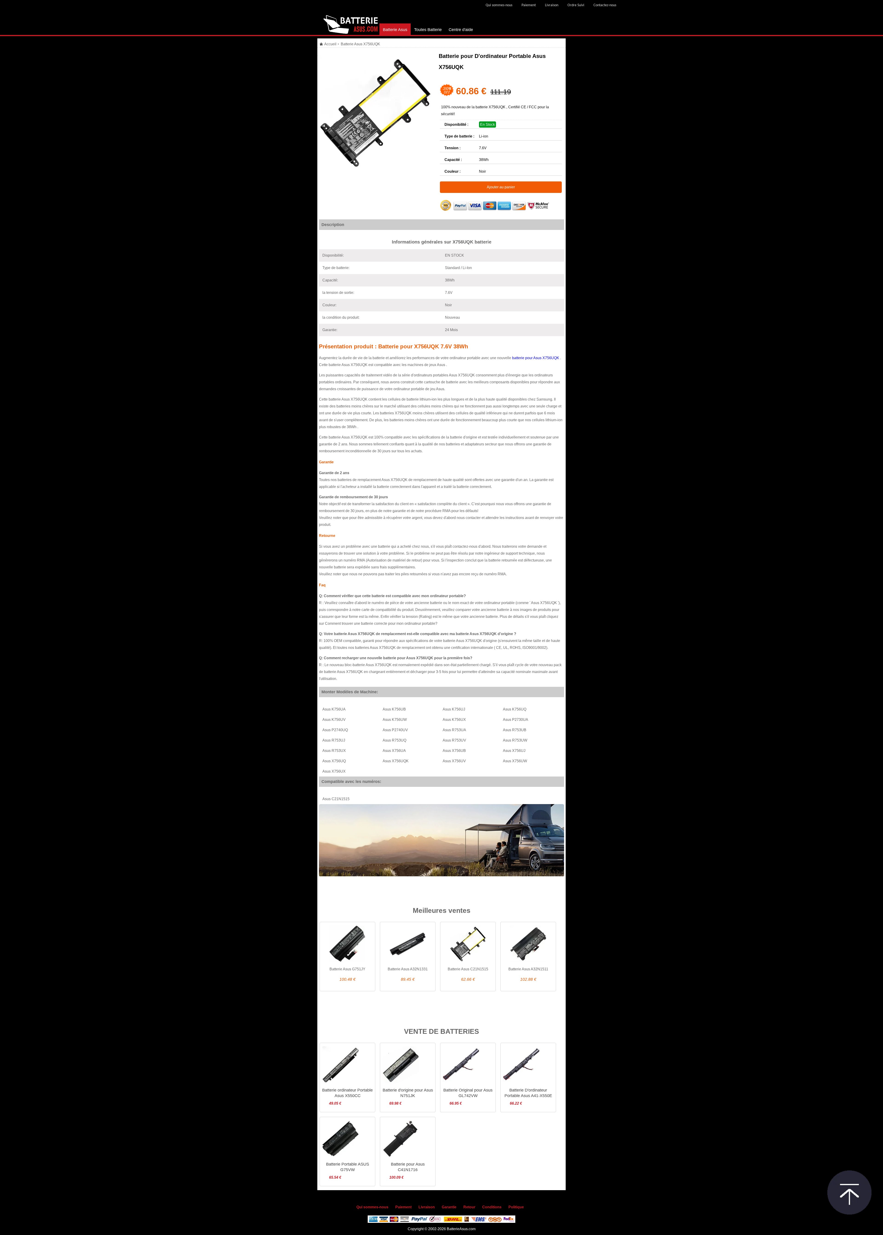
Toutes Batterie (428, 29)
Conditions (492, 1207)
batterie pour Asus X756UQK (536, 358)
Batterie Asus (395, 29)
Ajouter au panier (501, 187)
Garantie (449, 1207)
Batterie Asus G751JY (347, 969)
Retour (469, 1207)
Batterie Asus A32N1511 (528, 969)
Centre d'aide (461, 29)
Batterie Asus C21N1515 (468, 969)
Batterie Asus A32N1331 (408, 969)
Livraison (551, 5)
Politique (516, 1207)
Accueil (330, 44)
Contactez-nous (604, 5)
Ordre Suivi (576, 5)
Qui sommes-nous (499, 5)
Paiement (529, 5)
